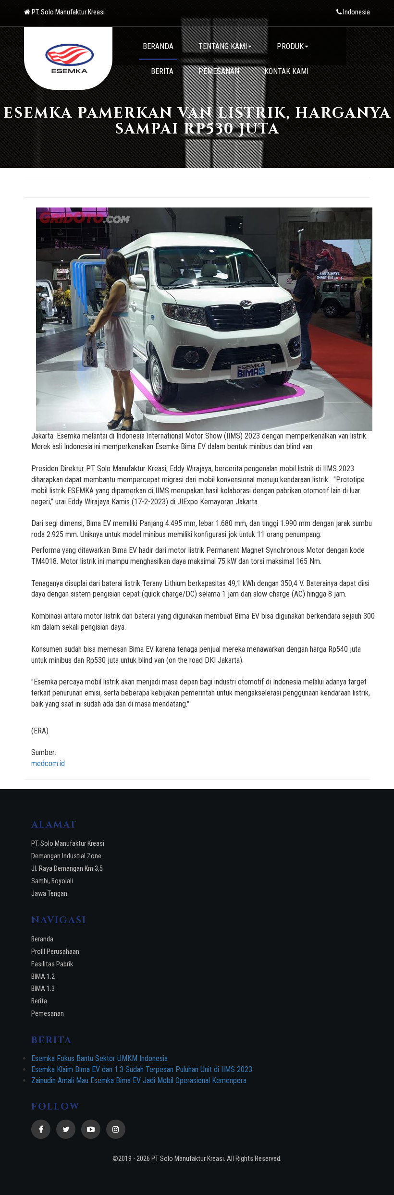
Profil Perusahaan (55, 952)
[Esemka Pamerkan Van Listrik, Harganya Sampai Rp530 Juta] (204, 319)
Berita (39, 1001)
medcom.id (48, 763)
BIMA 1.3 (43, 989)
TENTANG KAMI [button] (222, 46)
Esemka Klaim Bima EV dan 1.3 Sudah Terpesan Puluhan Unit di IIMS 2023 (141, 1069)
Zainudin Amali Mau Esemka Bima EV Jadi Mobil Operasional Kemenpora (138, 1080)
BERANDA (158, 46)
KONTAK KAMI (286, 71)
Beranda (42, 939)
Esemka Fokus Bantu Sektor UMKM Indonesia (99, 1058)
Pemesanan (47, 1014)
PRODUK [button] (290, 46)
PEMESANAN (218, 71)
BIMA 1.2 (43, 977)
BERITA (162, 71)
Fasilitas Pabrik (52, 964)
